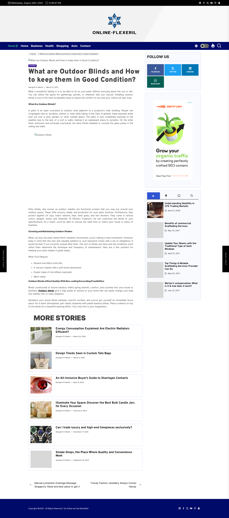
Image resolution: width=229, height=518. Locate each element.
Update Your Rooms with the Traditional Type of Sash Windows (180, 246)
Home (12, 45)
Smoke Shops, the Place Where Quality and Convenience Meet (94, 454)
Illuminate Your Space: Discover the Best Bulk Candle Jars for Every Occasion (95, 404)
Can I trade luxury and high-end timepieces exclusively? (94, 427)
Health (49, 45)
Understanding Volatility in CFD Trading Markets (179, 205)
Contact (85, 45)
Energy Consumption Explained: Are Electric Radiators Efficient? (92, 330)
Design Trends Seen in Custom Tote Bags (83, 353)
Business (37, 45)
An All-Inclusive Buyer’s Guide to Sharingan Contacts (92, 378)
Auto (74, 45)
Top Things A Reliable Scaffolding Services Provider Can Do (181, 266)
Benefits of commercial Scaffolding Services (178, 225)
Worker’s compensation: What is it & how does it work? (181, 285)
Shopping (62, 45)
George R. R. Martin (35, 87)
